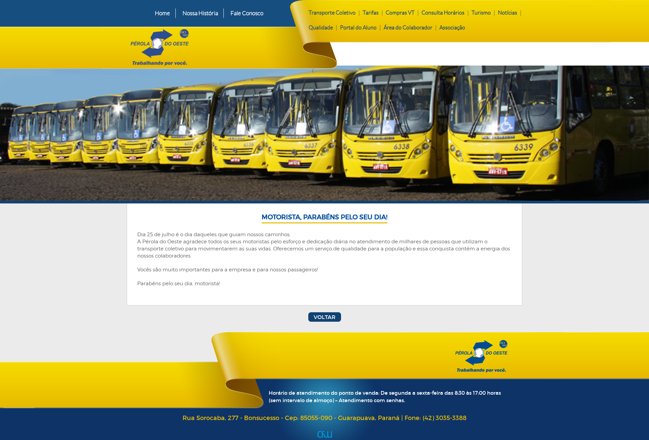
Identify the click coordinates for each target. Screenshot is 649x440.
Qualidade (321, 27)
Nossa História (200, 13)
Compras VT (400, 13)
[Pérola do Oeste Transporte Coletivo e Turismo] (209, 46)
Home (162, 13)
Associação (452, 27)
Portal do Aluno (358, 27)
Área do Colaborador (408, 27)
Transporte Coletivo (332, 13)
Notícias (507, 13)
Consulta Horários (443, 13)
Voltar (325, 317)
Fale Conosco (247, 13)
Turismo (481, 13)
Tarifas (371, 13)
